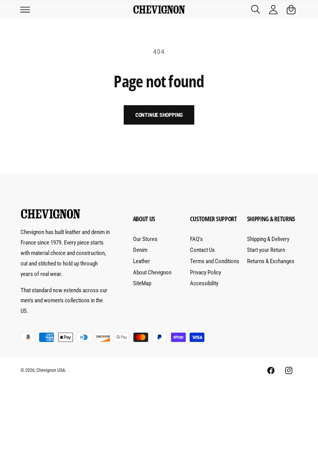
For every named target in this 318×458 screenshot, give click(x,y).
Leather (141, 261)
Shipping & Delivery (268, 239)
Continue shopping (159, 115)
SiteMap (142, 283)
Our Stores (145, 239)
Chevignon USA (50, 370)
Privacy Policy (205, 272)
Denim (140, 249)
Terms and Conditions (214, 261)
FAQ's (196, 239)
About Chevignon (152, 272)
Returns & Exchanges (270, 261)
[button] (25, 9)
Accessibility (204, 283)
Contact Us (202, 249)
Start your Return (266, 249)
